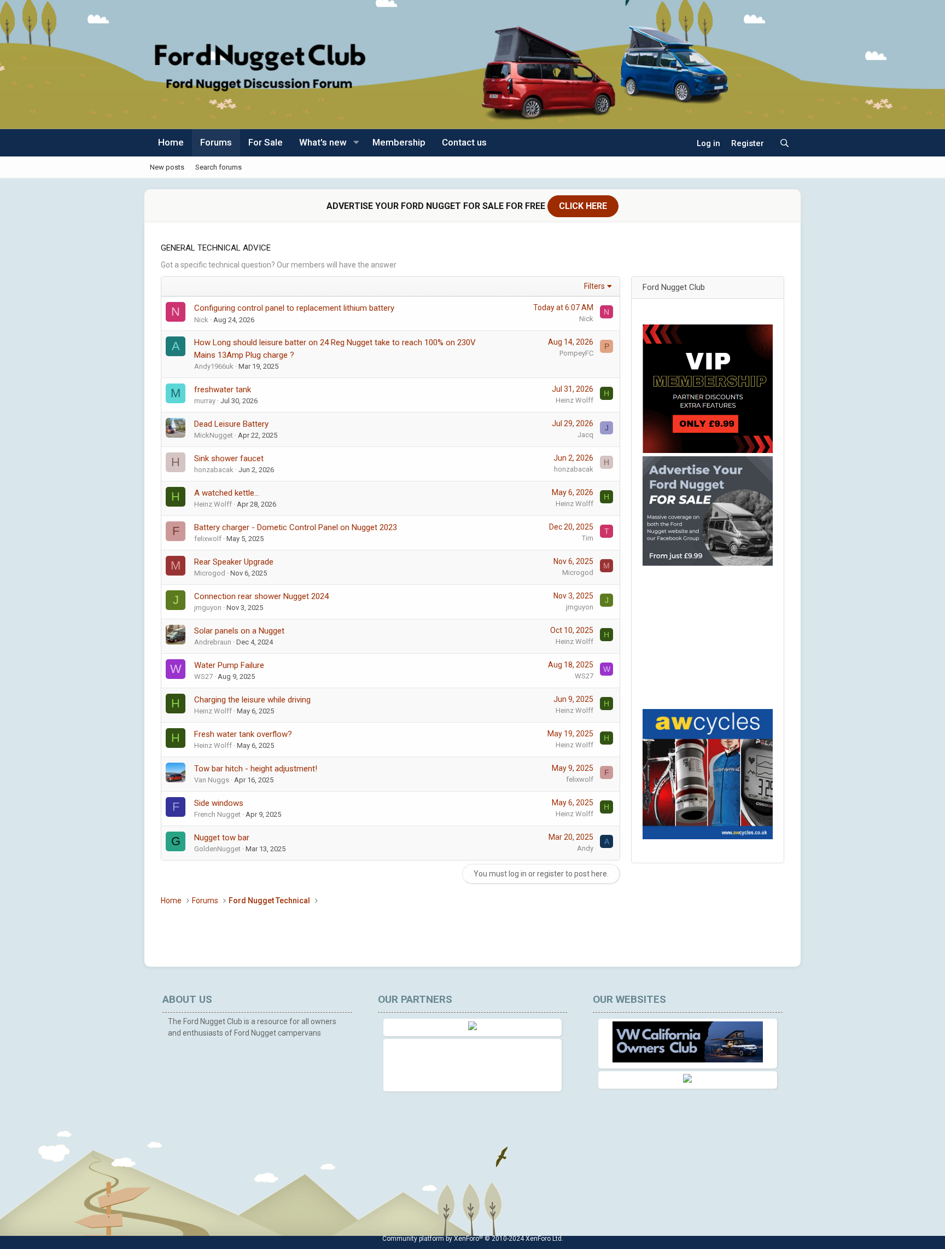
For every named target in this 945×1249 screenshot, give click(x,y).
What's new (323, 142)
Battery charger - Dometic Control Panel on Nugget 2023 (295, 527)
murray (204, 401)
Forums (216, 142)
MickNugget (213, 435)
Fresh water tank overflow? (243, 734)
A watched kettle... (226, 493)
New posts (167, 166)
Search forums (218, 166)
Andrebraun (212, 642)
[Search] (784, 143)
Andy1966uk (214, 366)
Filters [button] (594, 286)
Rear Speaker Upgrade (233, 562)
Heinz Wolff (574, 400)
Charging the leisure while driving (252, 700)
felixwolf (207, 539)
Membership (398, 142)
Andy (585, 848)
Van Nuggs (211, 780)
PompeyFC (576, 353)
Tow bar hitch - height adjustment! (255, 769)
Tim (587, 538)
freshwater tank (222, 389)
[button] (356, 142)
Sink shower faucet (229, 458)
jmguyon (207, 607)
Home (171, 142)
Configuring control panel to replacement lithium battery (294, 308)
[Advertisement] (711, 637)
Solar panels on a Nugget (239, 631)
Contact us (464, 142)
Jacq (585, 435)
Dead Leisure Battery (231, 424)
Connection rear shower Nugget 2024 (261, 596)
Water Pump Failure (229, 665)
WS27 (203, 676)
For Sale (265, 142)
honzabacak (214, 470)
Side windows (218, 803)
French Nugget (217, 814)
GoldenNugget (217, 849)
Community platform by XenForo (472, 1238)
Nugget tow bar (221, 838)
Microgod (209, 573)
